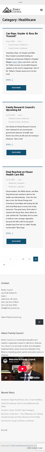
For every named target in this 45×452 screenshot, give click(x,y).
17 (29, 259)
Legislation (20, 183)
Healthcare (23, 45)
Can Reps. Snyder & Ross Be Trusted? (22, 35)
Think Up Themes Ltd (18, 446)
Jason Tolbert (17, 62)
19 (4, 264)
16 (23, 259)
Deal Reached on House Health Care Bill (19, 173)
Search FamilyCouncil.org (11, 317)
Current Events (14, 45)
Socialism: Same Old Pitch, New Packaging (17, 410)
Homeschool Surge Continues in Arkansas (17, 421)
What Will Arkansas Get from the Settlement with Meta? (20, 404)
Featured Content (15, 118)
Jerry (19, 41)
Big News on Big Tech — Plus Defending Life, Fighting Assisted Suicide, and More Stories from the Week (22, 415)
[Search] (39, 322)
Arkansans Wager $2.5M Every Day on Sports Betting (21, 400)
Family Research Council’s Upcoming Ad (20, 108)
